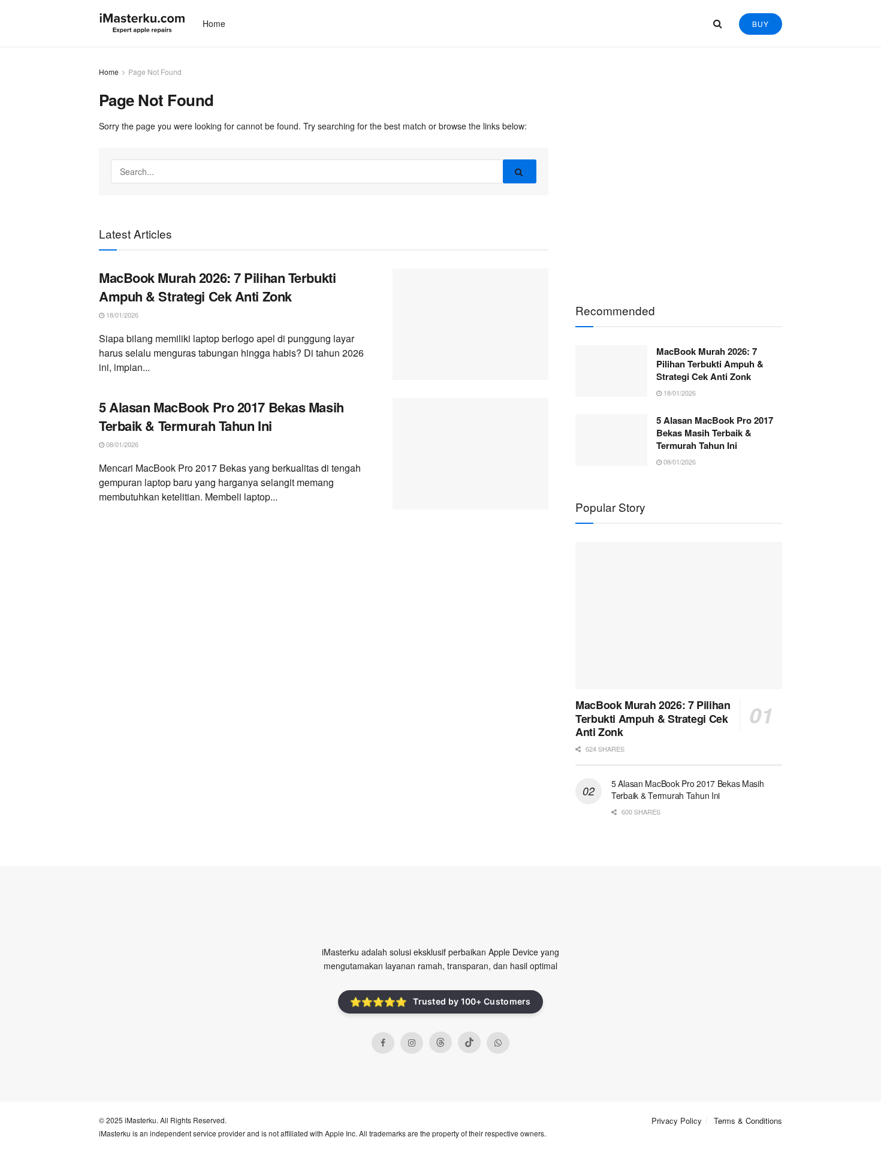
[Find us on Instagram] (411, 1043)
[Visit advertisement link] (678, 168)
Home (214, 23)
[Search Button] (717, 23)
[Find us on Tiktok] (469, 1042)
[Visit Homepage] (142, 23)
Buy (760, 24)
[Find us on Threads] (440, 1042)
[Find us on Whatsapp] (498, 1043)
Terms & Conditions (748, 1120)
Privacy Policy (676, 1120)
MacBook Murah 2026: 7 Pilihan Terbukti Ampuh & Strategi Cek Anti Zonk (217, 287)
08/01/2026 (121, 444)
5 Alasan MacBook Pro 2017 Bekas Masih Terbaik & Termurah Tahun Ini (221, 416)
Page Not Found (155, 72)
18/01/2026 (121, 314)
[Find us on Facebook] (383, 1043)
